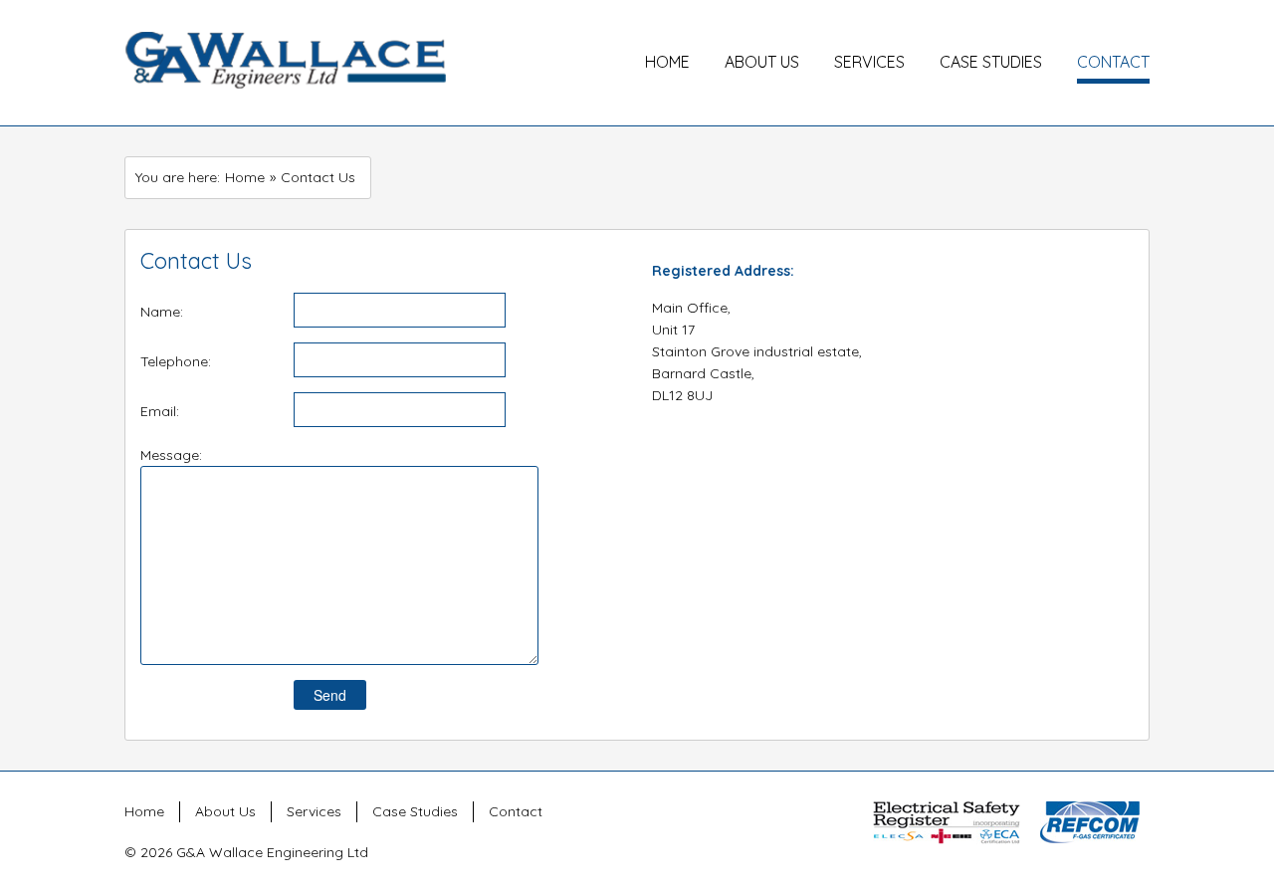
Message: (171, 455)
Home (667, 62)
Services (869, 62)
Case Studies (991, 62)
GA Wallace (285, 63)
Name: (161, 312)
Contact (1113, 62)
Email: (159, 411)
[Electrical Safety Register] (946, 821)
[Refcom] (1090, 821)
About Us (762, 62)
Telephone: (175, 361)
